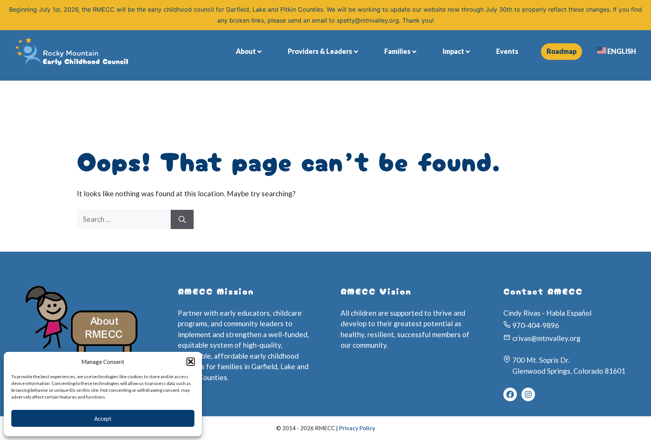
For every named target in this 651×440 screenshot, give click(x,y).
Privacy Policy (357, 428)
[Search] (182, 219)
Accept (103, 418)
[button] (190, 361)
